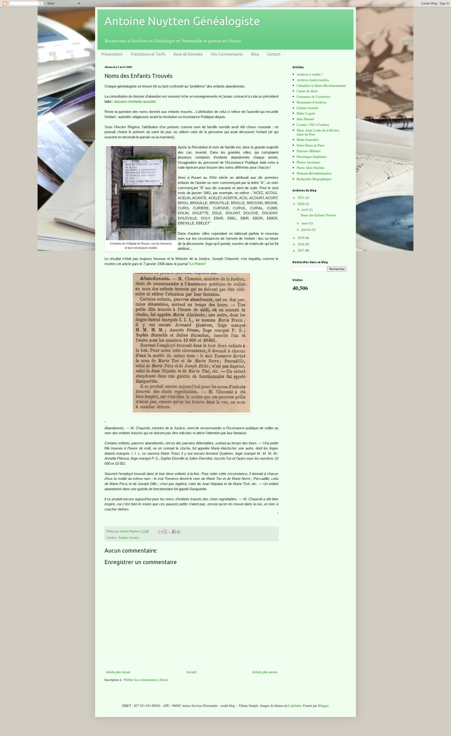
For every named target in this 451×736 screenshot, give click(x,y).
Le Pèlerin (197, 264)
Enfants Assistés (129, 538)
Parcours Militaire (309, 151)
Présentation (112, 54)
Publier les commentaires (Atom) (146, 679)
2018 (301, 244)
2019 (301, 237)
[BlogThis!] (165, 531)
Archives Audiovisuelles (313, 80)
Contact (273, 54)
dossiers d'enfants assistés (135, 101)
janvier (307, 229)
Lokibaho (294, 705)
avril (305, 209)
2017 (301, 250)
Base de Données (188, 54)
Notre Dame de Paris (310, 145)
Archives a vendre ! (310, 74)
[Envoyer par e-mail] (160, 531)
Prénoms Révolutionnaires (314, 173)
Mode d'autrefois (308, 139)
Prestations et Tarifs (148, 54)
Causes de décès (307, 91)
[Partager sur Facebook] (173, 531)
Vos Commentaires (227, 54)
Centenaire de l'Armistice (313, 96)
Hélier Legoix (306, 113)
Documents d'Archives (312, 102)
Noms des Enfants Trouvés (318, 215)
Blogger (323, 705)
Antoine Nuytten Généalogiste (182, 21)
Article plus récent (118, 672)
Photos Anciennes (308, 162)
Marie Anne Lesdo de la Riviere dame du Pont (318, 132)
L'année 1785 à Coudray (313, 124)
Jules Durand (305, 119)
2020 (301, 204)
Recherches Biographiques (314, 179)
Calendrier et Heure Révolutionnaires (321, 85)
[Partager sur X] (169, 531)
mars (305, 223)
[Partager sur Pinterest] (178, 531)
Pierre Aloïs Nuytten (310, 167)
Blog (255, 54)
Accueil (191, 672)
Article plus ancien (264, 672)
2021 (301, 197)
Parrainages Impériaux (312, 156)
